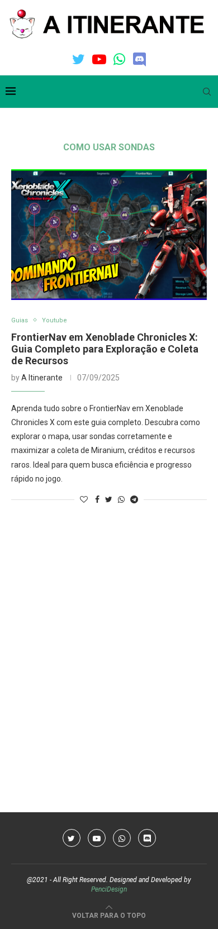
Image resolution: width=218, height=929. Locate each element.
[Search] (206, 91)
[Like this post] (84, 499)
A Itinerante (42, 377)
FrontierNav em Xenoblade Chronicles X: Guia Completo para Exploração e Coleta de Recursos (104, 348)
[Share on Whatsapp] (121, 499)
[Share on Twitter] (108, 499)
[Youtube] (99, 59)
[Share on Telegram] (134, 499)
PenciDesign (109, 889)
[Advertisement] (109, 635)
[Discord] (139, 59)
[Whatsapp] (119, 59)
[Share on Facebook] (97, 499)
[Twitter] (78, 59)
